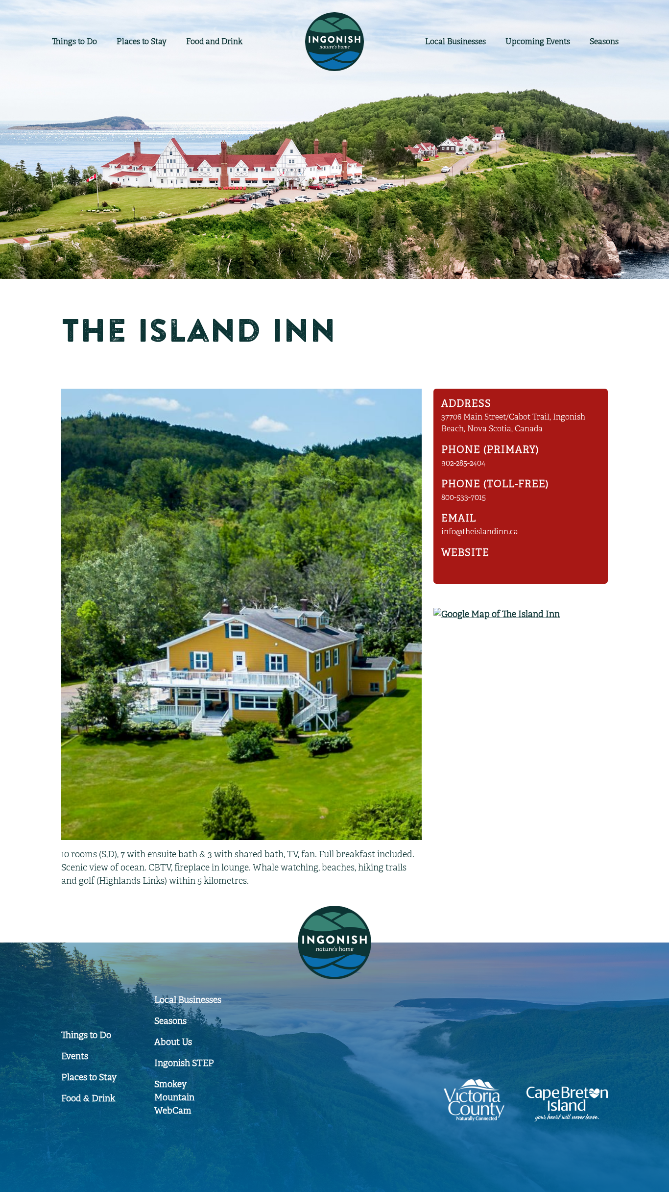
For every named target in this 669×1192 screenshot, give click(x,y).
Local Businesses (187, 999)
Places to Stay (142, 42)
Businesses (455, 42)
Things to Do (74, 42)
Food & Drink (88, 1098)
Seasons (604, 42)
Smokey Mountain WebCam (174, 1097)
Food (214, 42)
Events (537, 42)
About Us (173, 1042)
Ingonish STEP (184, 1063)
